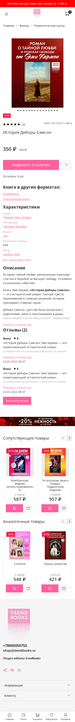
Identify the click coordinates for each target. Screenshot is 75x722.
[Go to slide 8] (37, 110)
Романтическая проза (49, 26)
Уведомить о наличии (31, 164)
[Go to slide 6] (32, 110)
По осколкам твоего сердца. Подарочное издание (55, 485)
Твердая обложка (15, 226)
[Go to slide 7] (34, 110)
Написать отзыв (17, 401)
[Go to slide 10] (43, 110)
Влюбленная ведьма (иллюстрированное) (20, 485)
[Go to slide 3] (23, 110)
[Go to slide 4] (26, 110)
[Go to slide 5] (29, 110)
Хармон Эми (11, 254)
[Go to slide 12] (48, 110)
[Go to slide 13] (51, 110)
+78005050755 (15, 645)
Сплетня (20, 564)
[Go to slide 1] (18, 110)
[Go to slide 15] (57, 110)
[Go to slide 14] (54, 110)
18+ (5, 236)
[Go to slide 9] (40, 110)
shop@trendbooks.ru (19, 650)
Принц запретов (55, 564)
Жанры (24, 26)
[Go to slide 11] (46, 110)
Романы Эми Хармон (17, 217)
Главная (8, 26)
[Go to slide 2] (20, 110)
